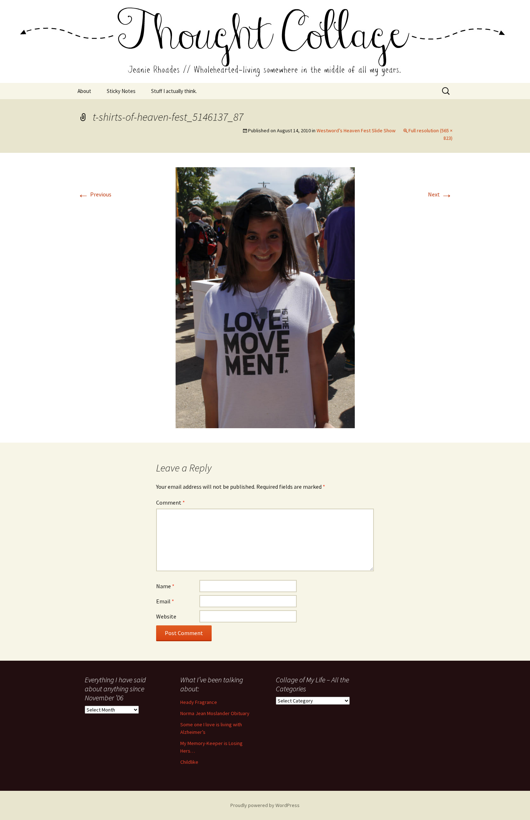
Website (166, 616)
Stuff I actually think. (174, 91)
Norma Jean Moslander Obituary (214, 713)
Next (440, 194)
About (84, 91)
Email (165, 601)
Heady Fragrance (198, 702)
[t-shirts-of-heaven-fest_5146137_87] (265, 297)
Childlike (189, 762)
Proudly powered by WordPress (265, 805)
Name (165, 586)
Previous (94, 194)
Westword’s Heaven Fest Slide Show (356, 130)
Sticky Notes (121, 91)
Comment (170, 502)
